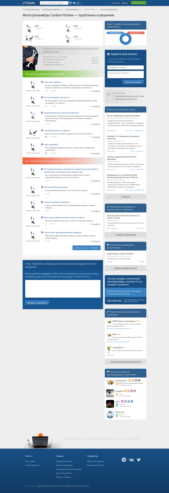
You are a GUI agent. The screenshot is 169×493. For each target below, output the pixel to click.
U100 (75, 36)
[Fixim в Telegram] (124, 459)
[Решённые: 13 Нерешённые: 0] (125, 44)
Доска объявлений (64, 473)
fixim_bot (119, 412)
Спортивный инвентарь (51, 9)
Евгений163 (121, 380)
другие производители (109, 9)
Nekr (117, 401)
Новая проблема (138, 3)
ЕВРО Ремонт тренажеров (123, 321)
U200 (75, 26)
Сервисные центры (64, 461)
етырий (119, 391)
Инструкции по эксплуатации (69, 469)
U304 (37, 26)
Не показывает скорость (57, 97)
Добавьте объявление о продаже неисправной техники (124, 292)
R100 (37, 36)
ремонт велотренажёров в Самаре (126, 361)
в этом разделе (78, 2)
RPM (114, 334)
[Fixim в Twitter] (139, 459)
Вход (126, 3)
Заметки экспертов (64, 465)
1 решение (95, 90)
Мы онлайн (30, 461)
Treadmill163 (117, 347)
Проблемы (116, 3)
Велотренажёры (72, 9)
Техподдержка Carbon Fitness (126, 99)
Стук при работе (52, 82)
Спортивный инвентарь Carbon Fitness (130, 96)
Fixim (30, 2)
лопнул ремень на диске (57, 130)
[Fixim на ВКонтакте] (131, 459)
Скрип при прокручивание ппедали (63, 232)
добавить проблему (37, 303)
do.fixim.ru (114, 300)
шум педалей (51, 144)
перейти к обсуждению (126, 234)
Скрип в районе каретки (57, 202)
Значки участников (95, 465)
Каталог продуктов (32, 9)
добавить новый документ (125, 268)
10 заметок (125, 196)
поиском (46, 273)
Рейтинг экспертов (95, 461)
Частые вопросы (32, 465)
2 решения (95, 180)
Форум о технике (63, 477)
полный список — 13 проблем (86, 248)
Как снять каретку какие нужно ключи (64, 217)
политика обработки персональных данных (74, 486)
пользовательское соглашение (47, 486)
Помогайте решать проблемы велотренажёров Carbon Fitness (70, 50)
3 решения (95, 124)
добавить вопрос (133, 82)
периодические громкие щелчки (61, 112)
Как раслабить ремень (56, 187)
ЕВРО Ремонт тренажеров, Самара (131, 383)
